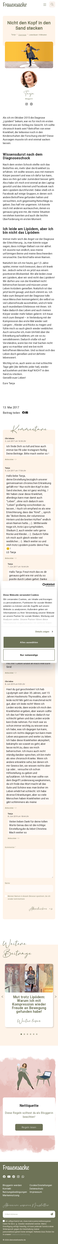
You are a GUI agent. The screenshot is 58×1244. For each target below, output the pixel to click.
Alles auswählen (29, 642)
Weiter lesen (29, 1020)
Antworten (9, 459)
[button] (23, 412)
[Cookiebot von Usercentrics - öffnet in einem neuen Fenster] (42, 585)
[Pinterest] (13, 1176)
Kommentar (10, 847)
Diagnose (22, 35)
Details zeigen (42, 631)
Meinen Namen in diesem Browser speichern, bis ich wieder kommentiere (29, 897)
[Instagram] (18, 1176)
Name (7, 883)
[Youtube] (8, 1176)
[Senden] (50, 1214)
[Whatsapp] (23, 1176)
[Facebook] (4, 1176)
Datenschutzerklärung (20, 1234)
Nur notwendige (29, 655)
